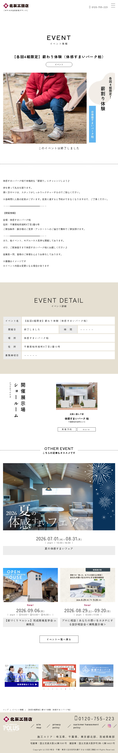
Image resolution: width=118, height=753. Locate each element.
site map (38, 726)
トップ (6, 709)
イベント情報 (18, 709)
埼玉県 (60, 736)
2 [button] (48, 689)
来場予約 (67, 429)
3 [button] (52, 689)
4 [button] (56, 689)
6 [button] (65, 689)
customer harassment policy (86, 726)
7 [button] (69, 689)
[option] (76, 406)
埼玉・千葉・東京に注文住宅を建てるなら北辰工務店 (73, 749)
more (86, 429)
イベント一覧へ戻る (59, 639)
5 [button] (61, 689)
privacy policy (57, 726)
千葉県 (73, 736)
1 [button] (43, 689)
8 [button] (74, 689)
